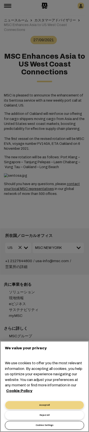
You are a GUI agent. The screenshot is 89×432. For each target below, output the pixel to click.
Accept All (44, 405)
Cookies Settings (44, 425)
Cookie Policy (19, 391)
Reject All (44, 415)
